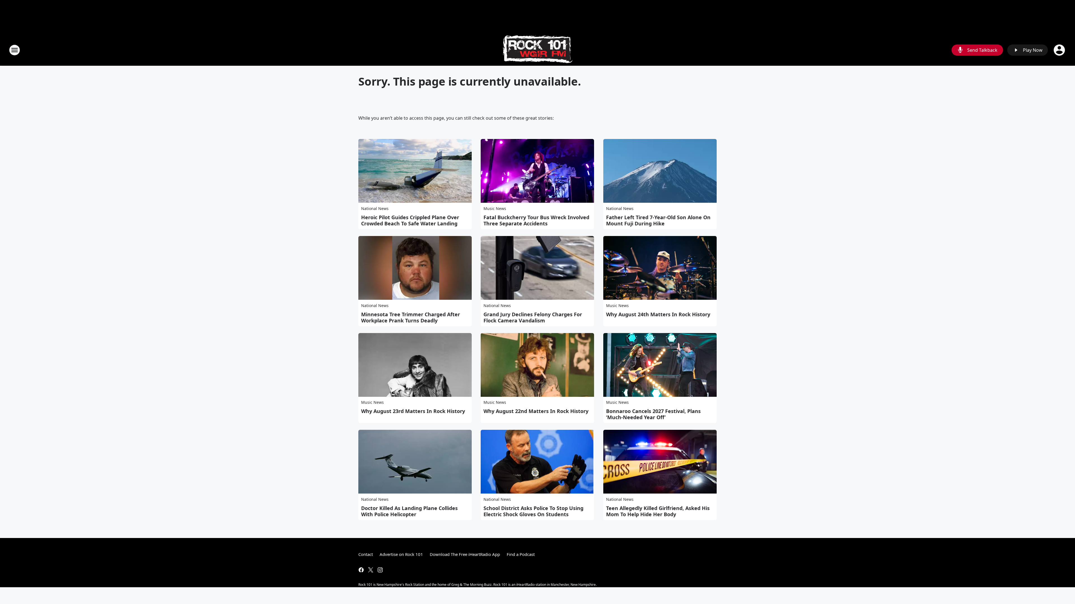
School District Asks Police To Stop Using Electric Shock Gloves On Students (533, 511)
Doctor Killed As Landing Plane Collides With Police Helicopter (409, 511)
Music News (494, 208)
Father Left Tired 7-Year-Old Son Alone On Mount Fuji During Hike (658, 220)
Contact (365, 554)
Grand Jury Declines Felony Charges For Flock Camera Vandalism (532, 317)
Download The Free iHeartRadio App (465, 554)
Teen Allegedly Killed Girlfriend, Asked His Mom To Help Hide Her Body (658, 511)
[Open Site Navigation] (14, 50)
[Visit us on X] (370, 570)
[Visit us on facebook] (361, 570)
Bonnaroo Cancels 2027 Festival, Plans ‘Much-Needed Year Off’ (653, 414)
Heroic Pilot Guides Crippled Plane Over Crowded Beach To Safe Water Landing (410, 220)
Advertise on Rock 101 (401, 554)
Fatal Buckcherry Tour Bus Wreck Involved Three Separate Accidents (536, 220)
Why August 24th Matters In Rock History (658, 314)
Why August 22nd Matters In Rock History (535, 411)
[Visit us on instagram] (380, 570)
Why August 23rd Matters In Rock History (413, 411)
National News (375, 208)
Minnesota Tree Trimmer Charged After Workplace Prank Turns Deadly (410, 317)
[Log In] (1060, 50)
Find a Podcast (521, 554)
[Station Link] (537, 50)
